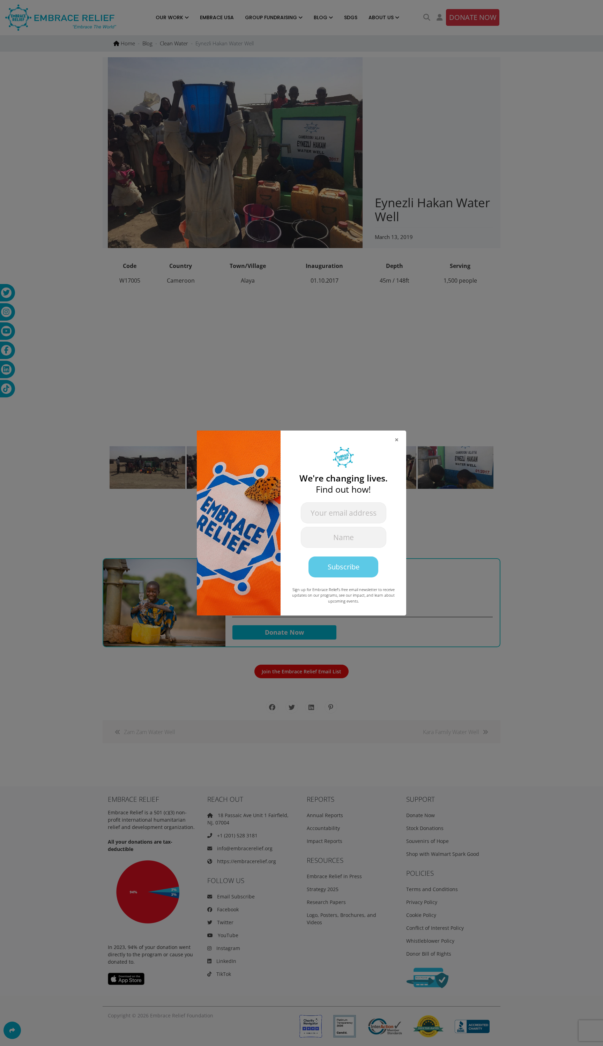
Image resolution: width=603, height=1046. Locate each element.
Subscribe (343, 566)
